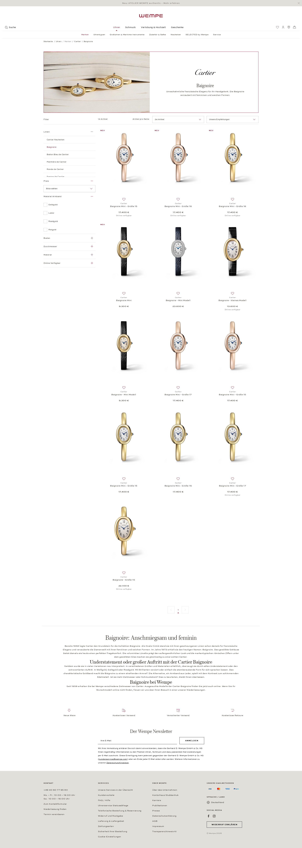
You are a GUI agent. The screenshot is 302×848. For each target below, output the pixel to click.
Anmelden (191, 740)
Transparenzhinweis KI (164, 831)
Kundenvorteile (106, 795)
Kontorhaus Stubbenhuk (165, 795)
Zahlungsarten (106, 826)
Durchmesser (50, 246)
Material (48, 255)
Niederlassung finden (55, 809)
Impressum (158, 826)
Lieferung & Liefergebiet (111, 821)
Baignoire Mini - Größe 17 (178, 394)
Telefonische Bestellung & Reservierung (119, 810)
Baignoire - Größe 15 (124, 580)
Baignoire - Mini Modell (178, 300)
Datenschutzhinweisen (117, 763)
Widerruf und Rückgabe (110, 816)
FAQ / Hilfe (104, 800)
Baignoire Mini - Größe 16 (178, 206)
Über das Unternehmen (164, 790)
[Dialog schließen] (299, 3)
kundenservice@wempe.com (113, 759)
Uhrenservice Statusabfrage (113, 805)
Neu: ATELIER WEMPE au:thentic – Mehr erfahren (151, 3)
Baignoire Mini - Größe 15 (123, 206)
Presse (156, 810)
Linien (47, 132)
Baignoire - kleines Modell (232, 300)
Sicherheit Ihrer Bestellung (112, 831)
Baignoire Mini (123, 300)
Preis (46, 181)
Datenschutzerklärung (164, 816)
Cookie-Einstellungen (109, 836)
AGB (155, 821)
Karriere (156, 800)
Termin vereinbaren (54, 814)
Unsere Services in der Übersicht (115, 790)
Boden (47, 238)
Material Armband (53, 196)
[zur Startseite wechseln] (151, 15)
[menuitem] (277, 27)
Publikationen (159, 805)
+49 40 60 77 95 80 (56, 790)
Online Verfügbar (52, 263)
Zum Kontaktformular (55, 804)
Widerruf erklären (224, 824)
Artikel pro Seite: (141, 119)
